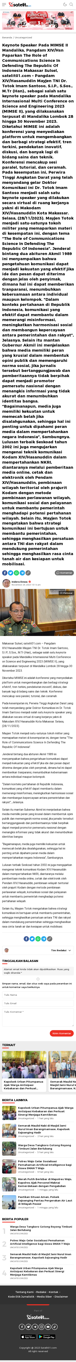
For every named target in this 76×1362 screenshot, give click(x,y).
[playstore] (47, 1336)
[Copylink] (28, 573)
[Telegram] (22, 573)
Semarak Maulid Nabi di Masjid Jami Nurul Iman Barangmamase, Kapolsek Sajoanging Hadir (44, 1129)
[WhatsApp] (16, 573)
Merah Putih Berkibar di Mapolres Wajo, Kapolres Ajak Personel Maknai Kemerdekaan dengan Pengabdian (45, 1183)
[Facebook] (4, 573)
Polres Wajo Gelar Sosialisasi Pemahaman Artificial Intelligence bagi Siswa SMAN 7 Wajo (45, 1165)
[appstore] (28, 1336)
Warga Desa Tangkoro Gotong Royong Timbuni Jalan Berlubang (44, 1147)
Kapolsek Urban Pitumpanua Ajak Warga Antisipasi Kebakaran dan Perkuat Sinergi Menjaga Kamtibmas (23, 1087)
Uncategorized (23, 37)
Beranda (7, 37)
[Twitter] (10, 573)
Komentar (66, 572)
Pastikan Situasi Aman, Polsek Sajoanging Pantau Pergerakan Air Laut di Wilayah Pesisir (45, 1200)
